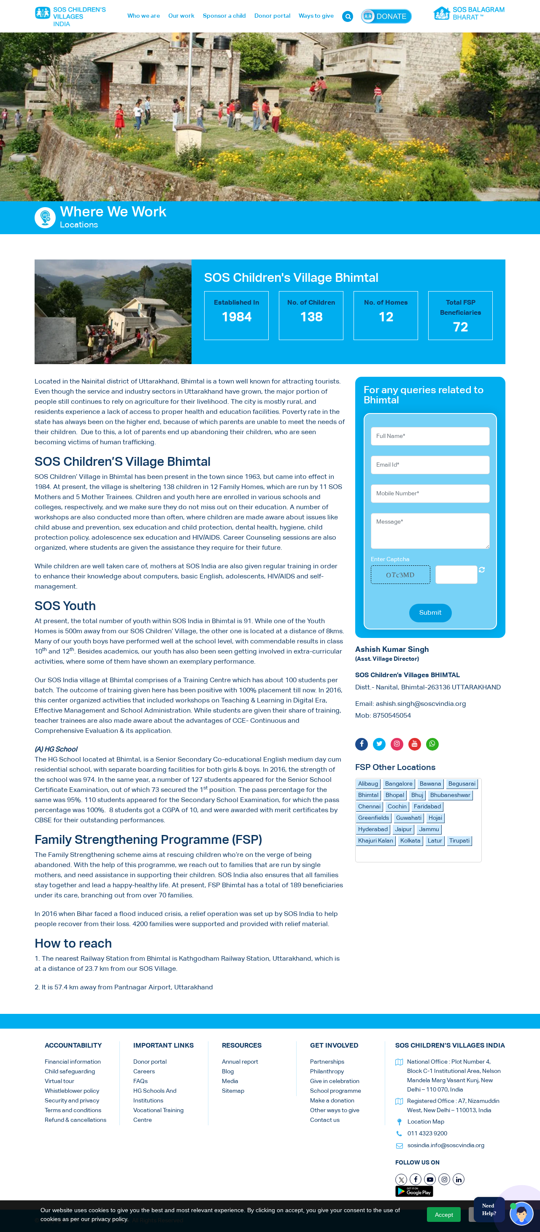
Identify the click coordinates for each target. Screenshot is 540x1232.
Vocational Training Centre (158, 1115)
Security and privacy (72, 1101)
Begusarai (461, 784)
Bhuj (417, 795)
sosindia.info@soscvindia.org (446, 1145)
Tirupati (459, 841)
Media (230, 1081)
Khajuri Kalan (375, 841)
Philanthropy (327, 1072)
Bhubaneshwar (450, 795)
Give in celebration (334, 1081)
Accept (444, 1214)
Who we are (143, 16)
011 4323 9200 (427, 1134)
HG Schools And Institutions (154, 1096)
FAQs (140, 1081)
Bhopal (395, 795)
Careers (144, 1072)
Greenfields (373, 818)
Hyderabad (373, 829)
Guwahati (408, 818)
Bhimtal (368, 795)
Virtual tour (59, 1081)
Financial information (73, 1062)
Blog (228, 1072)
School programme (335, 1091)
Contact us (325, 1120)
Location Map (426, 1122)
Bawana (430, 784)
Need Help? (489, 1209)
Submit (430, 613)
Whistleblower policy (72, 1091)
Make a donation (332, 1101)
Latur (435, 841)
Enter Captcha (390, 559)
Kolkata (410, 841)
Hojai (435, 818)
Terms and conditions (73, 1110)
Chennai (369, 807)
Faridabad (427, 807)
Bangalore (399, 784)
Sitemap (233, 1091)
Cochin (397, 807)
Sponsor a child (224, 16)
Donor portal (272, 16)
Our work (181, 16)
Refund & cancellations (75, 1120)
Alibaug (368, 784)
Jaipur (403, 829)
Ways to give (316, 16)
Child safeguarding (70, 1072)
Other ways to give (334, 1110)
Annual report (240, 1062)
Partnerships (327, 1062)
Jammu (429, 829)
